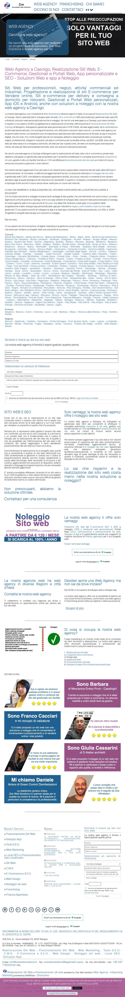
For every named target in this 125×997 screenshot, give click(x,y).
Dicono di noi (46, 9)
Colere (69, 258)
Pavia (104, 311)
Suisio (64, 295)
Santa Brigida (72, 290)
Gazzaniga (90, 268)
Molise (18, 323)
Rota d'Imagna (74, 287)
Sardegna (48, 323)
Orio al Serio (111, 278)
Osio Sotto (31, 280)
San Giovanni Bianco (102, 287)
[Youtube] (57, 909)
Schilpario (112, 290)
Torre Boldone (19, 297)
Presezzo (70, 285)
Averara (113, 239)
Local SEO (112, 953)
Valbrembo (36, 299)
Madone (66, 273)
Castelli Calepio (72, 253)
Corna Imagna (12, 261)
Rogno (15, 287)
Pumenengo (83, 285)
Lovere (36, 273)
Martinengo (87, 273)
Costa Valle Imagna (87, 261)
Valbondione (23, 299)
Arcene (77, 239)
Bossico (113, 244)
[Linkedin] (37, 909)
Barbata (60, 241)
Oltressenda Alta (78, 278)
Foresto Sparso (86, 266)
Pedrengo (106, 280)
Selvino (18, 292)
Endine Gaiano (59, 263)
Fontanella (52, 266)
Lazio (92, 321)
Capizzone (111, 249)
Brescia (19, 311)
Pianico (8, 283)
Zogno (58, 304)
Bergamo (24, 59)
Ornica (8, 280)
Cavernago (10, 256)
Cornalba (25, 261)
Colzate (97, 258)
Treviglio (87, 297)
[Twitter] (44, 909)
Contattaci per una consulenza (30, 498)
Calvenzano (60, 249)
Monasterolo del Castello (61, 275)
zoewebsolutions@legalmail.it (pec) (63, 962)
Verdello (9, 302)
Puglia (38, 323)
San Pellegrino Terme (30, 290)
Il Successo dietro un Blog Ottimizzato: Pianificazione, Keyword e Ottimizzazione (62, 838)
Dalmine (35, 263)
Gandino (47, 268)
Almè (87, 237)
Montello (81, 275)
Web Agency (45, 4)
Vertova (18, 302)
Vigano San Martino (45, 302)
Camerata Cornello (77, 249)
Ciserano (31, 258)
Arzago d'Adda (100, 239)
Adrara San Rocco (34, 237)
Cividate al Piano (46, 258)
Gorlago (9, 270)
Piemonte (28, 323)
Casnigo (33, 59)
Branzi (30, 246)
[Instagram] (31, 909)
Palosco (77, 280)
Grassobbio (35, 270)
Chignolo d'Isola (97, 256)
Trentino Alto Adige (83, 323)
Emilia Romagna (58, 321)
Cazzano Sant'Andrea (28, 256)
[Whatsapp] (51, 909)
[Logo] (17, 5)
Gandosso (59, 268)
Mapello (76, 273)
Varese (8, 314)
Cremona (38, 311)
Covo (115, 261)
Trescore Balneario (72, 297)
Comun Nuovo (110, 258)
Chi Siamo (95, 4)
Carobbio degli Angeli (76, 251)
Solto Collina (48, 292)
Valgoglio (48, 299)
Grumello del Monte (70, 270)
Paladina (54, 280)
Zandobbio (40, 304)
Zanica (50, 304)
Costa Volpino (104, 261)
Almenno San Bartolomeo (104, 237)
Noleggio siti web (16, 884)
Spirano (35, 295)
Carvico (102, 251)
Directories (43, 975)
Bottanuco (10, 246)
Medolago (100, 273)
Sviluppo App (14, 839)
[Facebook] (11, 909)
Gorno (25, 270)
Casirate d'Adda (13, 253)
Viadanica (29, 302)
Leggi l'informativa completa (62, 993)
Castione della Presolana (94, 253)
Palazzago (66, 280)
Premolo (60, 285)
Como (28, 311)
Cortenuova (37, 261)
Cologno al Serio (83, 258)
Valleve (58, 299)
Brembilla (75, 246)
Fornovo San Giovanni (106, 266)
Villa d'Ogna (97, 302)
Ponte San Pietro (97, 283)
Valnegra (68, 299)
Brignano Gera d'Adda (94, 246)
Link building (51, 875)
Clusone (60, 258)
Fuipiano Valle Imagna (16, 268)
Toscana (67, 323)
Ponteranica (112, 283)
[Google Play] (24, 909)
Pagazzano (43, 280)
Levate (16, 273)
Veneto (8, 326)
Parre (85, 280)
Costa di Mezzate (52, 261)
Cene (75, 256)
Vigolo (60, 302)
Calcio (32, 249)
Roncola (61, 287)
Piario (17, 283)
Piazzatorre (46, 283)
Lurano (45, 273)
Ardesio (86, 239)
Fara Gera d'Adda (87, 263)
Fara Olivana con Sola (107, 263)
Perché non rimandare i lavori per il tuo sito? (62, 885)
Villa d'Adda (70, 302)
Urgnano (10, 299)
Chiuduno (112, 256)
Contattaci (72, 9)
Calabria (31, 321)
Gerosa (101, 268)
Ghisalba (112, 268)
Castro (113, 253)
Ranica (94, 285)
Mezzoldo (112, 273)
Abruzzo (9, 321)
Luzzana (55, 273)
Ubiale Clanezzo (110, 297)
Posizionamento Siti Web (20, 834)
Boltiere (56, 244)
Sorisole (82, 292)
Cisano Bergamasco (15, 258)
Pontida (10, 285)
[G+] (18, 909)
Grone (55, 270)
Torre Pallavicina (53, 297)
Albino (73, 237)
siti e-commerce (67, 117)
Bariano (69, 241)
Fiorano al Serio (38, 266)
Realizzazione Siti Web (106, 113)
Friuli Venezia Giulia (78, 321)
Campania (42, 321)
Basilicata (20, 321)
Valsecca (79, 299)
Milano (73, 311)
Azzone (38, 241)
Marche (8, 323)
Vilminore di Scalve (23, 304)
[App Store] (4, 909)
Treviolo (96, 297)
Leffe (114, 270)
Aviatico (8, 241)
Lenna (8, 273)
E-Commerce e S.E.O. (18, 873)
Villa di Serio (111, 302)
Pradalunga (38, 285)
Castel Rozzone (53, 253)
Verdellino (112, 299)
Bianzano (28, 244)
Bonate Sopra (69, 244)
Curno (19, 263)
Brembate (41, 246)
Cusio (27, 263)
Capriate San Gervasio (16, 251)
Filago (9, 266)
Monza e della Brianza (89, 311)
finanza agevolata (94, 536)
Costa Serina (69, 261)
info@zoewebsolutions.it (23, 962)
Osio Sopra (18, 280)
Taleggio (73, 295)
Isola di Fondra (89, 270)
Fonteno (64, 266)
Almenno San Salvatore (16, 239)
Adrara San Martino (14, 237)
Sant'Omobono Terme (53, 290)
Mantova (63, 311)
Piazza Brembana (30, 283)
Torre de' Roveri (35, 297)
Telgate (107, 295)
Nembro (31, 278)
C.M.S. (10, 868)
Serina (36, 292)
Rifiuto (77, 988)
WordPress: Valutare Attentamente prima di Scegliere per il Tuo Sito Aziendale (62, 852)
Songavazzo (70, 292)
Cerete (83, 256)
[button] (90, 9)
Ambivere (54, 239)
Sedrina (8, 292)
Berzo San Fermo (13, 244)
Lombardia (15, 59)
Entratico (72, 263)
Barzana (80, 241)
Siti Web (11, 863)
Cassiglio (38, 253)
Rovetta (86, 287)
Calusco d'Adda (44, 249)
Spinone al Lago (21, 295)
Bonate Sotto (84, 244)
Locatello (26, 273)
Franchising (71, 4)
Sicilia (58, 323)
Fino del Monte (21, 266)
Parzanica (94, 280)
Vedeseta (100, 299)
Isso (100, 270)
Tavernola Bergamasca (90, 295)
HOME (7, 59)
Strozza (55, 295)
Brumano (111, 246)
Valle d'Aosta (110, 323)
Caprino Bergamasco (39, 251)
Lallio (107, 270)
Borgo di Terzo (100, 244)
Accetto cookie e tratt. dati (57, 988)
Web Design (13, 879)
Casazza (112, 251)
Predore (50, 285)
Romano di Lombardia (31, 287)
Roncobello (49, 287)
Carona (92, 251)
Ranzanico (104, 285)
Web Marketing (51, 113)
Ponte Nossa (80, 283)
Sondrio (113, 311)
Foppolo (73, 266)
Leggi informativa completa (87, 398)
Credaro (10, 263)
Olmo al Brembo (45, 278)
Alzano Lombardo (39, 239)
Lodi (55, 311)
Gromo (47, 270)
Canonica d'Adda (96, 249)
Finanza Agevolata (17, 894)
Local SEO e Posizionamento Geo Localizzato (22, 856)
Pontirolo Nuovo (23, 285)
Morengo (92, 275)
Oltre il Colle (61, 278)
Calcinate (22, 249)
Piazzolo (58, 283)
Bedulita (90, 241)
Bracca (21, 246)
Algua (80, 237)
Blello (38, 244)
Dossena (46, 263)
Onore (99, 278)
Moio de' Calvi (38, 275)
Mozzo (21, 278)
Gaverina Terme (74, 268)
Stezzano (45, 295)
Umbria (98, 323)
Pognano (68, 283)
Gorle (17, 270)
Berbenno (101, 241)
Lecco (48, 311)
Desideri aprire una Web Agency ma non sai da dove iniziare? (92, 582)
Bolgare (47, 244)
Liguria (100, 321)
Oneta (91, 278)
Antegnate (66, 239)
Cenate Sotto (63, 256)
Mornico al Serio (108, 275)
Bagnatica (49, 241)
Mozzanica (10, 278)
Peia (115, 280)
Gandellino (35, 268)
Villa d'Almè (83, 302)
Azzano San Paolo (23, 241)
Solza (59, 292)
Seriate (27, 292)
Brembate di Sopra (58, 246)
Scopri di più (75, 608)
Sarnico (84, 290)
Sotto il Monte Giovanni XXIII (103, 292)
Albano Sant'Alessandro (56, 237)
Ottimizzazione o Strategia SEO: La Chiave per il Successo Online (62, 865)
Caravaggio (58, 251)
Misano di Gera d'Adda (16, 275)
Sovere (8, 295)
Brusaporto (10, 249)
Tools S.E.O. (13, 844)
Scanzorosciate (97, 290)
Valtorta (90, 299)
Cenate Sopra (48, 256)
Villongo (9, 304)
